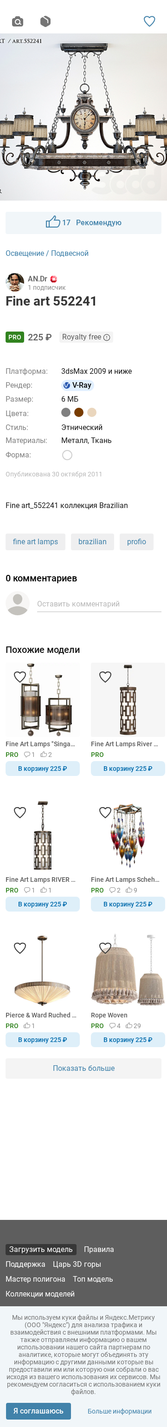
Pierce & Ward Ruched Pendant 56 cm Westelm (41, 1015)
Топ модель (93, 1279)
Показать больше (84, 1068)
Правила (99, 1249)
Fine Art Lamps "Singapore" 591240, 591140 (41, 744)
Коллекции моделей (40, 1294)
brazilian (92, 541)
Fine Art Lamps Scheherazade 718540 (126, 879)
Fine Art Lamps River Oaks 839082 (126, 744)
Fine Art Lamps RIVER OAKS (41, 879)
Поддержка (25, 1264)
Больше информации (120, 1411)
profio (136, 541)
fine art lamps (35, 541)
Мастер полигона (35, 1279)
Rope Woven (109, 1015)
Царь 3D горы (77, 1264)
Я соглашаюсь (38, 1411)
